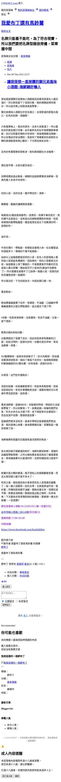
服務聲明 (32, 741)
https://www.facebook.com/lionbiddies (23, 529)
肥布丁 (4, 547)
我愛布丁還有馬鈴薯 (22, 23)
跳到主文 (6, 31)
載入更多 (6, 587)
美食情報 (25, 56)
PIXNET (13, 738)
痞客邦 (20, 564)
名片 (9, 69)
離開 (17, 776)
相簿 (9, 62)
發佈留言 (6, 605)
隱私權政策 (52, 738)
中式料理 (24, 576)
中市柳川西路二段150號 (15, 512)
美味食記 (24, 572)
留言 (26, 564)
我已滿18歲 (7, 776)
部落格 (10, 65)
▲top (4, 581)
